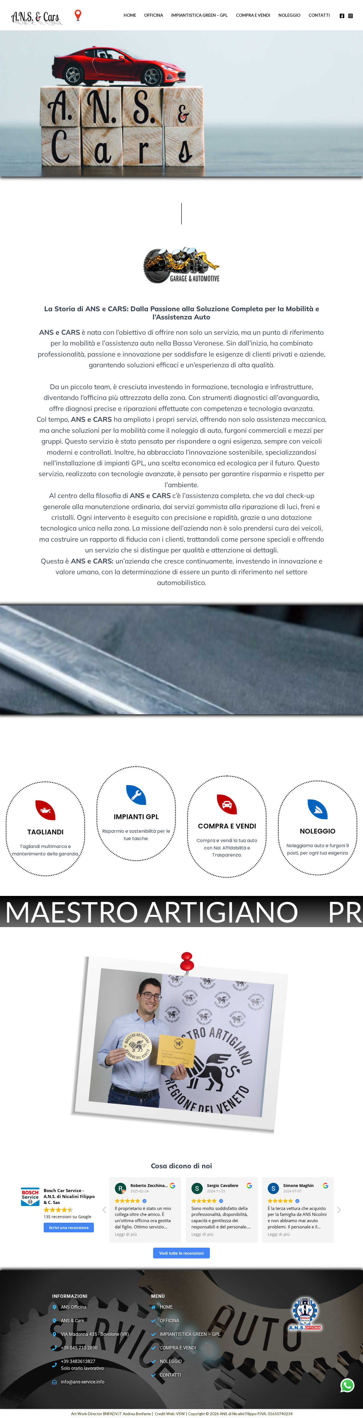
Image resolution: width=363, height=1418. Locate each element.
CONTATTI (319, 15)
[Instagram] (350, 15)
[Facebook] (342, 15)
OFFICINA (153, 15)
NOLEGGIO (289, 15)
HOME (130, 15)
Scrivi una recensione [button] (69, 1227)
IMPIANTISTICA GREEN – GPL (199, 15)
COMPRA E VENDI (253, 15)
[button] (338, 1211)
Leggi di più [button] (126, 1234)
